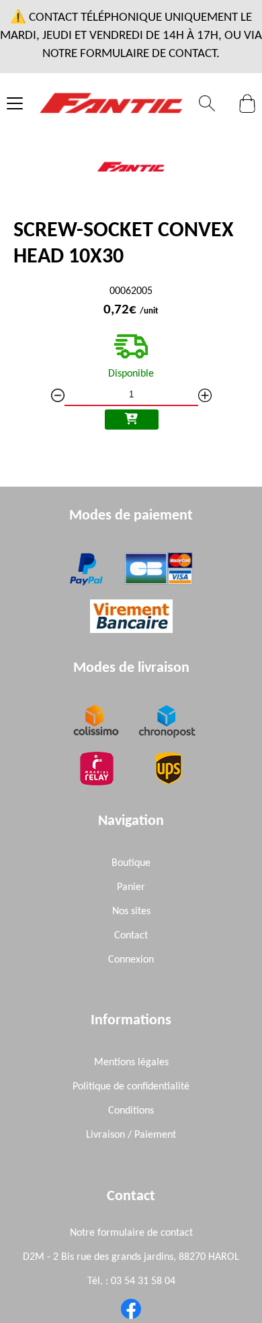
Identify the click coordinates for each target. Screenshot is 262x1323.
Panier (131, 887)
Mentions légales (131, 1062)
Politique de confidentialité (131, 1086)
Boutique (131, 863)
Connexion (131, 959)
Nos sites (131, 911)
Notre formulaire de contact (131, 1233)
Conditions (131, 1111)
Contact (131, 935)
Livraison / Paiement (131, 1135)
